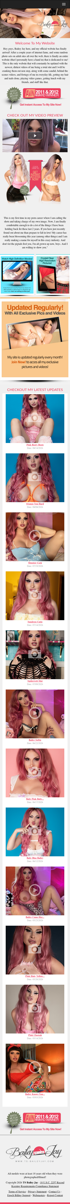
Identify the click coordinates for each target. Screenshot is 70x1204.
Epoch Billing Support (18, 1195)
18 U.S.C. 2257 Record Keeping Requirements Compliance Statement (37, 1184)
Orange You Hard (35, 503)
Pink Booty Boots (35, 444)
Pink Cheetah (35, 1035)
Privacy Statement (37, 1191)
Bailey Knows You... (35, 1094)
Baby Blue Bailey (35, 858)
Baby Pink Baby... (35, 799)
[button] (35, 135)
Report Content (55, 1195)
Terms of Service (17, 1191)
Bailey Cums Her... (35, 917)
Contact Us (54, 1191)
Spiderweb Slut (35, 681)
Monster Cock (35, 562)
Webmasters (39, 1195)
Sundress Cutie (35, 621)
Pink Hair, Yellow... (35, 976)
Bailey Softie (35, 740)
